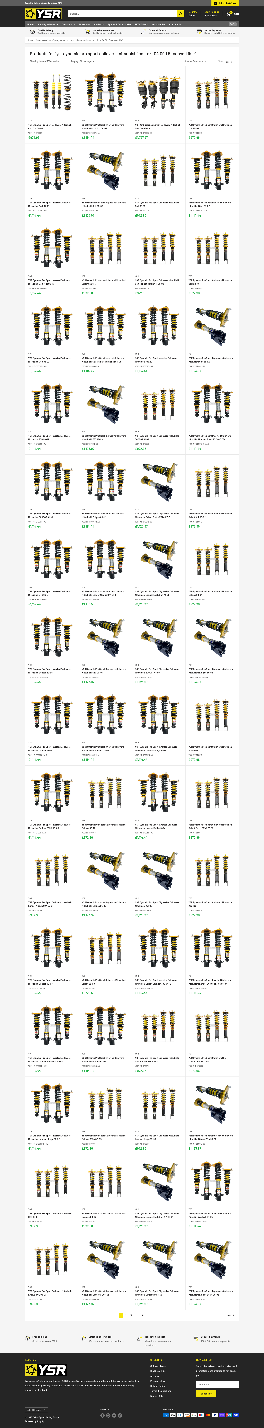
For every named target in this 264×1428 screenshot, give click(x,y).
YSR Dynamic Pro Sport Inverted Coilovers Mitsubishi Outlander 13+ (103, 1059)
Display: (75, 61)
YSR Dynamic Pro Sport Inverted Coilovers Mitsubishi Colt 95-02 (210, 204)
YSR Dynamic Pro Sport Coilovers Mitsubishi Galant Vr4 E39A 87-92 (157, 1059)
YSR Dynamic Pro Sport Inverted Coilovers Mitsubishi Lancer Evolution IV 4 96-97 (210, 982)
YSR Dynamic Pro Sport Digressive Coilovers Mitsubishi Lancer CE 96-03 (104, 1293)
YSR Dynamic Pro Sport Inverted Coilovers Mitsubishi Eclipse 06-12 (103, 515)
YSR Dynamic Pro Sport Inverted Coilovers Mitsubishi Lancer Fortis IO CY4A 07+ (210, 437)
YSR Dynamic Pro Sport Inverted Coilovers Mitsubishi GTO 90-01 (49, 593)
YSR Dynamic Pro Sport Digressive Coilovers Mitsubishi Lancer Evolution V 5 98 (157, 593)
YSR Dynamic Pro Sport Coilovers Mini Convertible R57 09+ (207, 1059)
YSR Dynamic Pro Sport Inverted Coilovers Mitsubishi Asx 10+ (156, 360)
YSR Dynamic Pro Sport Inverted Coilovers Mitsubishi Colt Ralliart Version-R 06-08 (103, 360)
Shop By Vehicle (46, 24)
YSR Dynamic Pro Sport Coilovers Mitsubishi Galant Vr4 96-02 (210, 515)
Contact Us (175, 24)
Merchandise (158, 24)
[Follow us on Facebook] (102, 1415)
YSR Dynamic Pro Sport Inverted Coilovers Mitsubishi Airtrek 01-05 (210, 1215)
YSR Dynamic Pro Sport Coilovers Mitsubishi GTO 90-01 (50, 1215)
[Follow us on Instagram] (108, 1415)
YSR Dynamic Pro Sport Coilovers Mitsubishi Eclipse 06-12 (104, 826)
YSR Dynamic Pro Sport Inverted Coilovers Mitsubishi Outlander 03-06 (103, 748)
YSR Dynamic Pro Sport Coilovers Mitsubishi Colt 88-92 (157, 204)
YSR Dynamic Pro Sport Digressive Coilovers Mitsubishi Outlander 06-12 (157, 1293)
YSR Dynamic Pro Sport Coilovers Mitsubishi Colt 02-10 (210, 282)
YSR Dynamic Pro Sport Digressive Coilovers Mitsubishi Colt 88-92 (211, 360)
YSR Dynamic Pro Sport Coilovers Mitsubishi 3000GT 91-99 (157, 437)
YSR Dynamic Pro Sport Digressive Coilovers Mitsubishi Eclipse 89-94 (211, 671)
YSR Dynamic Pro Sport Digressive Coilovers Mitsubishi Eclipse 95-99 (104, 904)
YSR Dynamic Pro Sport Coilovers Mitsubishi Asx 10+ (210, 904)
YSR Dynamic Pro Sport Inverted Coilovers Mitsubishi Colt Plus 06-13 (49, 282)
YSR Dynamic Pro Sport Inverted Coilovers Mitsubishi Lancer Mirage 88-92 (49, 1137)
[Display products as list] (232, 61)
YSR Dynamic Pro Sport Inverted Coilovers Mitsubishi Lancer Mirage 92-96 (156, 748)
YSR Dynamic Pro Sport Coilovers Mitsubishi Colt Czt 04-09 (50, 126)
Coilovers (67, 24)
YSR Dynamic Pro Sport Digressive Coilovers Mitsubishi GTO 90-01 (104, 671)
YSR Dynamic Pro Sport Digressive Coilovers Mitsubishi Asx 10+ (157, 904)
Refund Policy (157, 1385)
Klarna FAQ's (156, 1395)
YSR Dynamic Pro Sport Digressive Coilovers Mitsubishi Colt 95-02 (104, 204)
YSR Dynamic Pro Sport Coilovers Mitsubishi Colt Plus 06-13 (104, 282)
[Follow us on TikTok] (120, 1415)
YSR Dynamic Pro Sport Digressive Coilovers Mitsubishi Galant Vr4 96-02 (211, 1137)
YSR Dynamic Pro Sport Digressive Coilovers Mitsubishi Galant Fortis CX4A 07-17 (157, 515)
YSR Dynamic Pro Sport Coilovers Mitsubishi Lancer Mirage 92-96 (157, 1137)
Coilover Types (158, 1366)
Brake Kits (84, 24)
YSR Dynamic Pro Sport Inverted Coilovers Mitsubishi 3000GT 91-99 (49, 515)
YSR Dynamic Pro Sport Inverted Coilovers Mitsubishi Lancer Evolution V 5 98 (49, 1059)
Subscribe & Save (227, 3)
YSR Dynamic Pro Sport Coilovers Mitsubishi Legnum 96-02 (104, 1215)
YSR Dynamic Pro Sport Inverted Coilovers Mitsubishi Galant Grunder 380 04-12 (156, 982)
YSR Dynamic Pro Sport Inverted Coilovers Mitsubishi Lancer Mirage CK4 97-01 (103, 593)
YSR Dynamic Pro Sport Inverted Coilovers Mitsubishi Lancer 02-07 (49, 982)
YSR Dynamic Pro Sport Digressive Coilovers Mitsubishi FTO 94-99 (104, 437)
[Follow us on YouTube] (114, 1415)
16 (142, 1315)
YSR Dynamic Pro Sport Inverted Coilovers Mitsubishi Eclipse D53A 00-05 (49, 826)
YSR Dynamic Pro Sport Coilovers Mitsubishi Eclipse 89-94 (210, 593)
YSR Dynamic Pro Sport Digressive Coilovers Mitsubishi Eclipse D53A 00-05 (211, 1293)
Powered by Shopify (34, 1421)
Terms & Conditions (160, 1390)
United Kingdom (34, 1410)
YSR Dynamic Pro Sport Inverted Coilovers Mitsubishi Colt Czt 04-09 (103, 126)
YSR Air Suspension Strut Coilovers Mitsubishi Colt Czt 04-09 (158, 126)
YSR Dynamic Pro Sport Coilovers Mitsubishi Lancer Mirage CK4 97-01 (50, 904)
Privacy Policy (157, 1380)
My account (211, 15)
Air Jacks (99, 24)
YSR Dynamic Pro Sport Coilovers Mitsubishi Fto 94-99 (210, 748)
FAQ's (233, 24)
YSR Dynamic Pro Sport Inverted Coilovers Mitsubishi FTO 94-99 (49, 437)
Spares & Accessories (119, 24)
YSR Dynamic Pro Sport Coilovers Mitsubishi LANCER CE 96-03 (50, 1293)
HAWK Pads (141, 24)
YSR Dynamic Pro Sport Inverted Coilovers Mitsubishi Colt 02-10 (49, 204)
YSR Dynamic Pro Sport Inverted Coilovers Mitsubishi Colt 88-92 (49, 360)
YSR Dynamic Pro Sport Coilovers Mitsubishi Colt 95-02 (210, 126)
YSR (30, 120)
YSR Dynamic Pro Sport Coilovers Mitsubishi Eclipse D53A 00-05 (104, 1137)
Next (228, 1315)
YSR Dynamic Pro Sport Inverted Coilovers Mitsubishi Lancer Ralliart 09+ (156, 826)
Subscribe (206, 1393)
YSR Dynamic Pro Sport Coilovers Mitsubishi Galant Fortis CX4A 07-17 (210, 826)
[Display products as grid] (227, 61)
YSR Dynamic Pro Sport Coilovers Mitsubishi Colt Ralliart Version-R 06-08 (157, 282)
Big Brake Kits (157, 1371)
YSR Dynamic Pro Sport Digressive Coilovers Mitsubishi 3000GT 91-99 (157, 671)
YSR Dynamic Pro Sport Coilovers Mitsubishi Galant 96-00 (104, 982)
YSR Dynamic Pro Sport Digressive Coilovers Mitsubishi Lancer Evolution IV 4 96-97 (157, 1215)
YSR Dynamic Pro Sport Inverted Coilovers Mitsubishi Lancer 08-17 (49, 748)
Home (30, 24)
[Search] (180, 13)
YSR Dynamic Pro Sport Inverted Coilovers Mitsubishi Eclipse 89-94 (49, 671)
